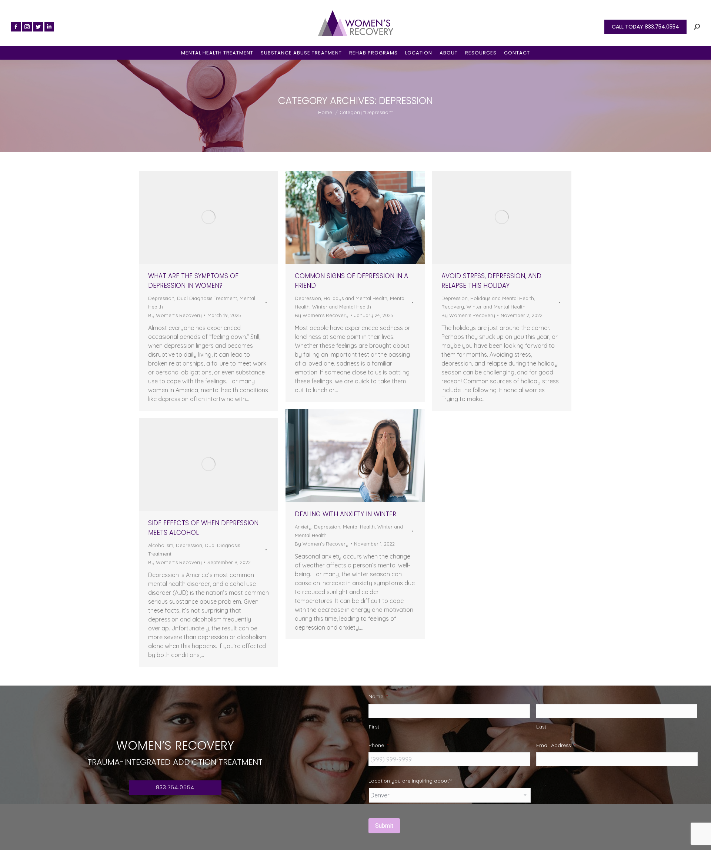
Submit (384, 825)
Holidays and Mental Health (355, 298)
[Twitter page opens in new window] (38, 26)
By (175, 315)
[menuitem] (217, 53)
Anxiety (303, 527)
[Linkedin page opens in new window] (49, 26)
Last (541, 727)
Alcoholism (160, 545)
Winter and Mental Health (341, 307)
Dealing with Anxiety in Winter (345, 514)
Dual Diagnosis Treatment (207, 298)
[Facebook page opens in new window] (16, 26)
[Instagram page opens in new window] (27, 26)
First (374, 727)
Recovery (452, 307)
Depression (161, 298)
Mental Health (359, 527)
